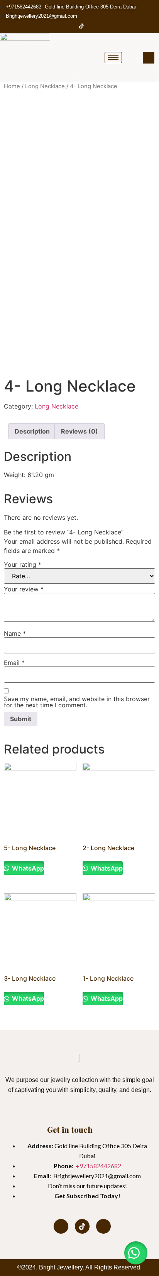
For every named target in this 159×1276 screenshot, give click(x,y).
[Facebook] (68, 26)
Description (32, 431)
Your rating (22, 564)
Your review (24, 589)
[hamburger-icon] (113, 57)
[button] (135, 1252)
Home (12, 86)
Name (15, 633)
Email (14, 663)
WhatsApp (27, 868)
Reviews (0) (79, 431)
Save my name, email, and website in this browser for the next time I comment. (77, 702)
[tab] (32, 431)
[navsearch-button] (148, 58)
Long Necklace (45, 86)
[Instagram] (95, 26)
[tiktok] (82, 1226)
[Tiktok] (81, 26)
